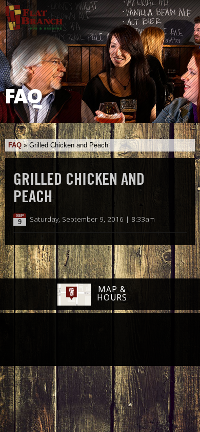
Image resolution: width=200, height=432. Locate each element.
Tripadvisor (88, 339)
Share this (180, 219)
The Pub (60, 340)
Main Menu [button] (183, 14)
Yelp (126, 340)
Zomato (164, 340)
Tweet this (170, 219)
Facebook (34, 340)
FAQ (15, 145)
